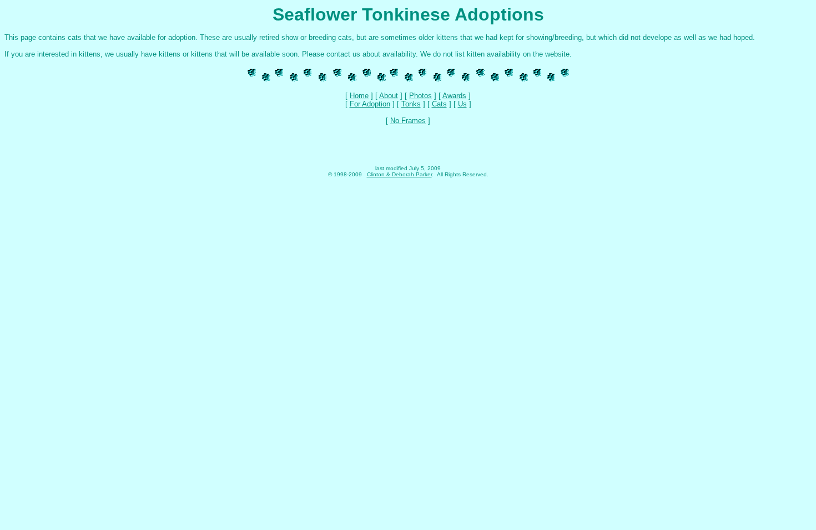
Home (359, 95)
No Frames (408, 120)
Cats (439, 104)
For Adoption (370, 104)
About (388, 95)
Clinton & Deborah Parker (399, 174)
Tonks (411, 104)
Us (462, 104)
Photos (420, 95)
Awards (454, 95)
